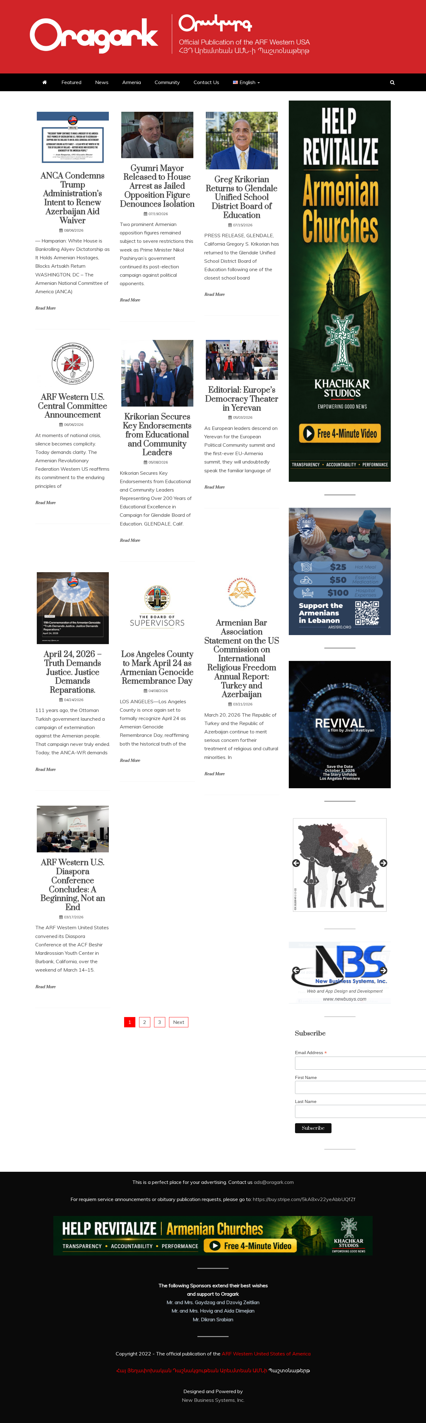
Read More (45, 308)
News (102, 82)
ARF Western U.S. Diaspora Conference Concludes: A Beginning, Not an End (73, 885)
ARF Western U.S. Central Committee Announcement (72, 406)
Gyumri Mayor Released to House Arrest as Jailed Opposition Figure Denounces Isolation (157, 186)
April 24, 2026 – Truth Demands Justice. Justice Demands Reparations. (73, 672)
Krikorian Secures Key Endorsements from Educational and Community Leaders (157, 435)
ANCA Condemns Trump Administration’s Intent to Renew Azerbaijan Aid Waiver (72, 198)
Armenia (131, 82)
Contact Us (206, 82)
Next (178, 1022)
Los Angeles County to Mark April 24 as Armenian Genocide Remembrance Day (157, 667)
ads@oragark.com (274, 1182)
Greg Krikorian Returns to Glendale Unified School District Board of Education (242, 198)
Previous (296, 863)
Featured (71, 82)
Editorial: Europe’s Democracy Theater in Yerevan (241, 399)
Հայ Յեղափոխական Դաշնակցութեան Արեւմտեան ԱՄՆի (191, 1370)
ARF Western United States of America (266, 1353)
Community (167, 82)
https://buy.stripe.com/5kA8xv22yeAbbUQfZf (304, 1199)
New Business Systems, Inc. (213, 1400)
